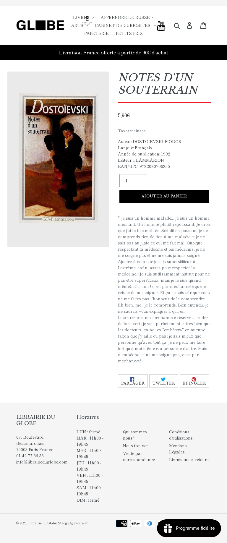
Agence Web (78, 523)
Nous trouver (135, 445)
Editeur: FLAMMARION (141, 160)
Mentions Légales (178, 448)
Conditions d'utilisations (181, 435)
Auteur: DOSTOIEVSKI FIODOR (149, 141)
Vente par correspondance (139, 456)
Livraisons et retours (189, 459)
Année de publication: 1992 (144, 154)
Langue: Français (135, 147)
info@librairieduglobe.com (42, 462)
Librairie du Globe (42, 523)
